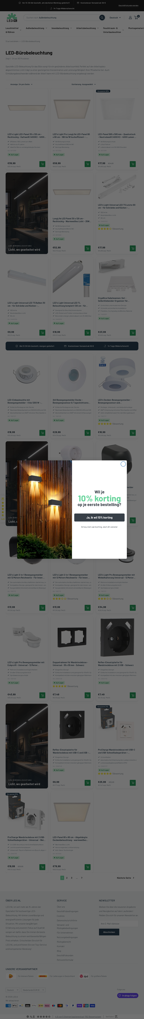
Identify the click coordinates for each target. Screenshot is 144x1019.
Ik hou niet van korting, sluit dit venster (99, 526)
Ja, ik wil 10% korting (99, 517)
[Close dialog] (123, 464)
